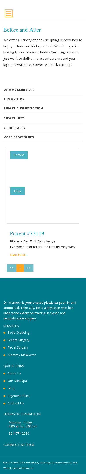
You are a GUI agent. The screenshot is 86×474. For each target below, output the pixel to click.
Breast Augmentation (23, 108)
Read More (18, 255)
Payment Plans (19, 395)
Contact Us (16, 403)
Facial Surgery (18, 347)
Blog (11, 388)
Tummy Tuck (14, 99)
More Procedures (18, 137)
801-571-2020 (74, 12)
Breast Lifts (14, 118)
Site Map (45, 462)
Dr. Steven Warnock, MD (64, 462)
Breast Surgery (18, 340)
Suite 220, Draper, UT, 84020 (80, 12)
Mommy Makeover (18, 90)
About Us (14, 373)
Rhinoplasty (14, 128)
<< (11, 268)
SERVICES (11, 326)
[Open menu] (9, 13)
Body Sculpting (18, 332)
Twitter (12, 450)
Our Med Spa (17, 380)
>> (29, 268)
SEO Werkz (27, 468)
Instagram (20, 450)
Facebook (5, 450)
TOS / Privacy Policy (29, 462)
